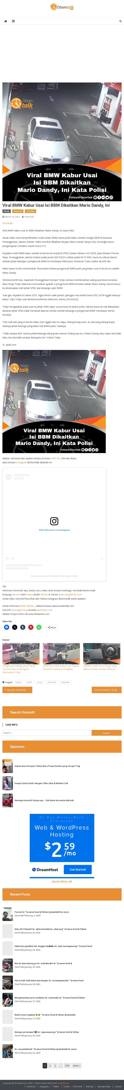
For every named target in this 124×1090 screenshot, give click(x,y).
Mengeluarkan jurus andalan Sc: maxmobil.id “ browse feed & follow (50, 998)
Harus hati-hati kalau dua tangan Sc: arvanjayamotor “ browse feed (49, 980)
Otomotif (18, 211)
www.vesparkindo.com (70, 594)
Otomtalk (30, 211)
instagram (21, 462)
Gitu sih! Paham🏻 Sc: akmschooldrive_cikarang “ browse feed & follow (50, 929)
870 (67, 1065)
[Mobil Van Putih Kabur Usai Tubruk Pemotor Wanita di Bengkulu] (61, 653)
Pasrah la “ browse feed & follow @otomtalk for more (42, 912)
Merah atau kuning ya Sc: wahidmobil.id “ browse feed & (43, 963)
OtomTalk (29, 216)
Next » (76, 1065)
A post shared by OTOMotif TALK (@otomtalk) (54, 576)
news (39, 682)
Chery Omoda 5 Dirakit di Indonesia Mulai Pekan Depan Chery (107, 689)
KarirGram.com (44, 609)
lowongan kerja (20, 609)
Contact (118, 1086)
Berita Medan (27, 605)
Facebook (31, 1086)
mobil (29, 682)
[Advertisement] (62, 55)
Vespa (30, 594)
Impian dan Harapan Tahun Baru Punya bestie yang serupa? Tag (47, 766)
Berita (6, 211)
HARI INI (55, 458)
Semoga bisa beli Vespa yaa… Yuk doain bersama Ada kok (44, 800)
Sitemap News (104, 1086)
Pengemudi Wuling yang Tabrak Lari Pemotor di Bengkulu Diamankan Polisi (18, 669)
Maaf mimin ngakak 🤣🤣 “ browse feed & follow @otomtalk (45, 1015)
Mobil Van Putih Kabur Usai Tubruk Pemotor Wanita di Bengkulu (61, 667)
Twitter (56, 1086)
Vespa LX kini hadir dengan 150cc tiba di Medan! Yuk (41, 783)
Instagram (44, 1086)
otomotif (51, 682)
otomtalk (65, 682)
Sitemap (89, 1086)
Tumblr (66, 1086)
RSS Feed (78, 1086)
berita (18, 682)
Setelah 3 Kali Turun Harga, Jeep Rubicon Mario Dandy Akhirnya (100, 667)
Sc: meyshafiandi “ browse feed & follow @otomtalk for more (46, 1049)
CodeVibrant (63, 1083)
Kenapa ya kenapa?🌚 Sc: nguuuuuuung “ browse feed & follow (47, 1032)
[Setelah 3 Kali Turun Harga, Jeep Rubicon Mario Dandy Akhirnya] (101, 653)
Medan (44, 594)
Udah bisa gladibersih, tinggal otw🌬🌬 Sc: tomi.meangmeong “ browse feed (53, 946)
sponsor (16, 594)
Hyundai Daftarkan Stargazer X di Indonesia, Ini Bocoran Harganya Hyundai (19, 689)
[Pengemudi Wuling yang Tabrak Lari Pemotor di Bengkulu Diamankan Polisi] (21, 653)
